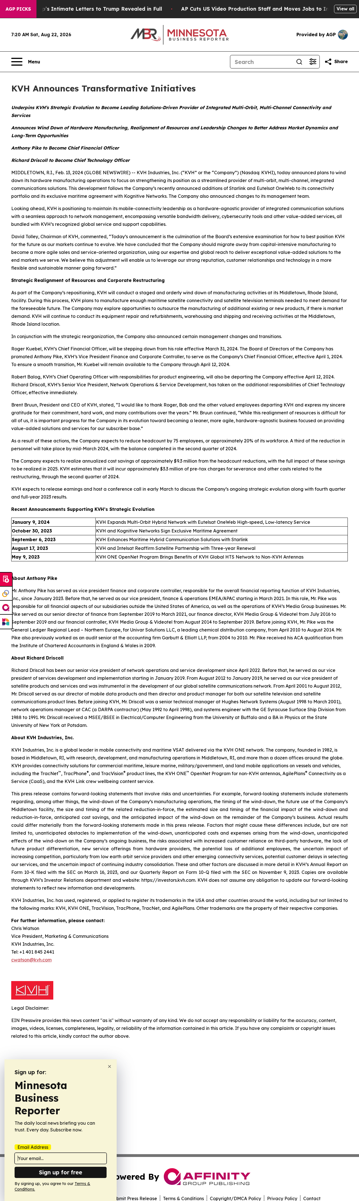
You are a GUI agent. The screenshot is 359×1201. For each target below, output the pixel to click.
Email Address (32, 1147)
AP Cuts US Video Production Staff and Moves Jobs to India (259, 9)
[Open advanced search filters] (312, 61)
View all (345, 9)
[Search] (299, 61)
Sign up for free (60, 1172)
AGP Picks (18, 9)
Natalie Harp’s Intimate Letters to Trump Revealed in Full (87, 9)
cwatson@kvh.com (31, 960)
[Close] (109, 1066)
